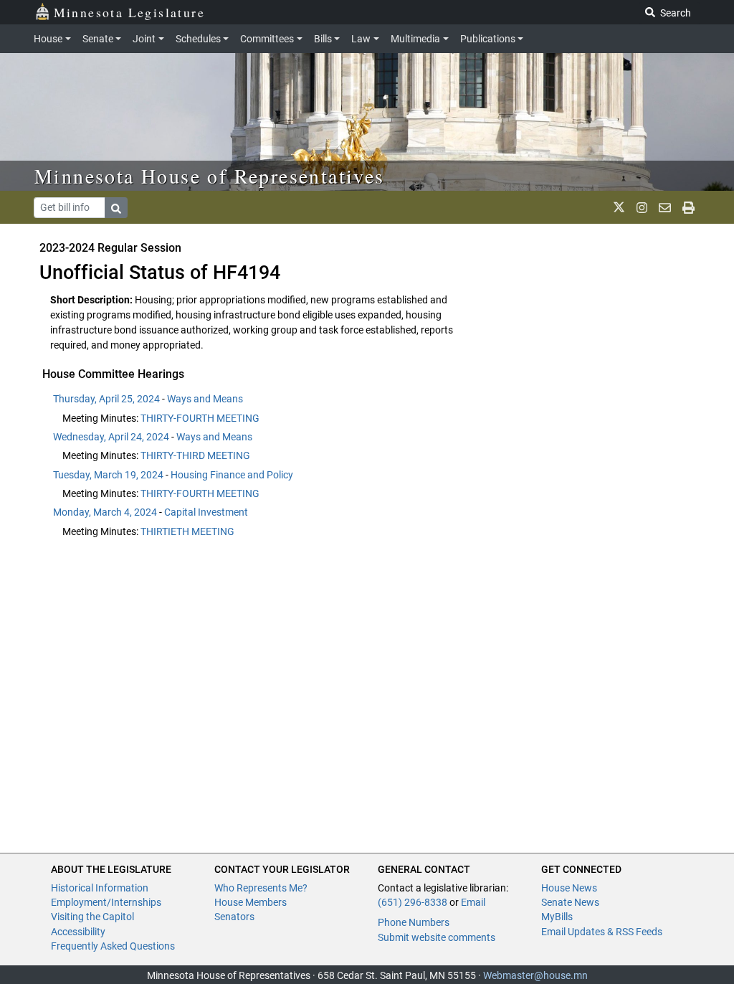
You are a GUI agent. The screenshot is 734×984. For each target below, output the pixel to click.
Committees (267, 38)
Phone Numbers (413, 922)
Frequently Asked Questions (113, 946)
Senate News (570, 902)
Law (361, 38)
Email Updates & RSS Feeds (601, 931)
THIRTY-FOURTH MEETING (199, 418)
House (48, 38)
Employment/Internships (106, 902)
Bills (323, 38)
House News (569, 888)
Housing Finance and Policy (232, 475)
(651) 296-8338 (412, 902)
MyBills (557, 916)
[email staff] (665, 207)
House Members (250, 902)
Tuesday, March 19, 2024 (108, 475)
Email (473, 902)
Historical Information (99, 888)
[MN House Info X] (619, 207)
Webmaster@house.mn (535, 975)
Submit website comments (436, 937)
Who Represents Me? (261, 888)
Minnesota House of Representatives (209, 175)
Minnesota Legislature (129, 12)
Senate (97, 38)
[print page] (688, 207)
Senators (234, 916)
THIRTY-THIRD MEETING (195, 455)
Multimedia (415, 38)
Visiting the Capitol (92, 916)
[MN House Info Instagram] (642, 207)
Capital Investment (206, 512)
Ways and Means (205, 399)
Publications (487, 38)
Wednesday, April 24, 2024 (111, 437)
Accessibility (78, 931)
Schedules (198, 38)
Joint (144, 38)
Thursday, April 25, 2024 (106, 399)
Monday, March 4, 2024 (105, 512)
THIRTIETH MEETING (187, 531)
